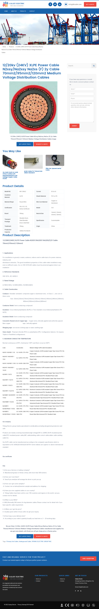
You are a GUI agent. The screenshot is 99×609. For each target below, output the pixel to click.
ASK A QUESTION (88, 558)
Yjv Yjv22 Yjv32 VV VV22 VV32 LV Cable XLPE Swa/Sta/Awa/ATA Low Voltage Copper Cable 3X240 (10, 175)
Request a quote (42, 144)
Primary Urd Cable (12, 541)
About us (14, 11)
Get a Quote (90, 4)
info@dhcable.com (75, 4)
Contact (32, 11)
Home (6, 11)
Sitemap (24, 604)
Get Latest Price (25, 144)
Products (23, 11)
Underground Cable (25, 541)
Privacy (20, 604)
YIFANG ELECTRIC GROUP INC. (42, 541)
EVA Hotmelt (30, 604)
